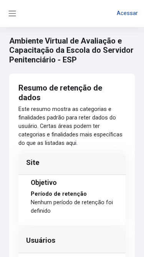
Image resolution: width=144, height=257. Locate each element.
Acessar (127, 13)
